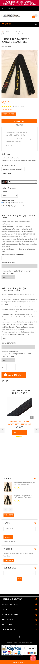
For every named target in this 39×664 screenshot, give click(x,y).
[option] (20, 74)
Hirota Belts (17, 31)
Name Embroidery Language (13, 254)
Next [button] (36, 430)
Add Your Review (7, 109)
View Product (14, 432)
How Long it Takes (28, 4)
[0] (33, 18)
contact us (10, 160)
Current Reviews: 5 (19, 107)
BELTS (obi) (9, 31)
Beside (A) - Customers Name (13, 203)
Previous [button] (2, 430)
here (6, 158)
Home (3, 32)
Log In (6, 553)
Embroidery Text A (9, 262)
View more (8, 515)
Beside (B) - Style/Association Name (15, 206)
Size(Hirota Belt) (8, 165)
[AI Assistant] (33, 658)
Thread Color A (8, 273)
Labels (4, 192)
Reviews (19, 125)
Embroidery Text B (9, 343)
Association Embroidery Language (15, 334)
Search (7, 523)
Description (19, 121)
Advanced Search (9, 541)
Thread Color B (8, 356)
